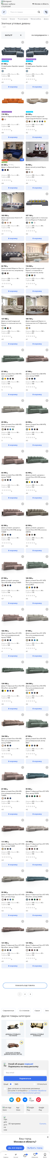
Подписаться (25, 1078)
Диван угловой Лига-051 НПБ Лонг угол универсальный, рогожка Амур (36, 635)
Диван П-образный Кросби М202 (12, 116)
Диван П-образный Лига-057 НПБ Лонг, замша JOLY (37, 845)
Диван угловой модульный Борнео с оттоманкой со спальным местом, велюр (35, 270)
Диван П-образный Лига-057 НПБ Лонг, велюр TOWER (12, 845)
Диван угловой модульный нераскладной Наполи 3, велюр (36, 118)
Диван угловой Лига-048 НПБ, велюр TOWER (11, 476)
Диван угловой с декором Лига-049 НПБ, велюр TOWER (11, 581)
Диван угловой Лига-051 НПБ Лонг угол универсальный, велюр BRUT (36, 582)
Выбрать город (34, 1148)
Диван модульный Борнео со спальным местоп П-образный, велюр (36, 323)
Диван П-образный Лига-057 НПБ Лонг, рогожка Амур (12, 896)
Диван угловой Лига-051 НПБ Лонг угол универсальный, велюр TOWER (11, 635)
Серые (37, 1010)
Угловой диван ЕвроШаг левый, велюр (36, 67)
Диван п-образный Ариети (10, 167)
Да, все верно (15, 1148)
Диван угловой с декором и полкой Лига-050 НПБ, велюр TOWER (11, 530)
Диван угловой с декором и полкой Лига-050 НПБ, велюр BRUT (35, 477)
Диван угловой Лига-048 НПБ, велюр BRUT (36, 425)
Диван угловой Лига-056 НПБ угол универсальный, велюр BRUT (36, 741)
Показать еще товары (25, 985)
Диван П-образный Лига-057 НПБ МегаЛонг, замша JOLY (37, 946)
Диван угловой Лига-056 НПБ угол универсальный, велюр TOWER (11, 793)
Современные (8, 1010)
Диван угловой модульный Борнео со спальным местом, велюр (11, 323)
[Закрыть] (48, 1137)
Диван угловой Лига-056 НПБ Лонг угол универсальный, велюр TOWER (11, 741)
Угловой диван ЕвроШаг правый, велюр (12, 67)
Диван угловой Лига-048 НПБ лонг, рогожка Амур (11, 425)
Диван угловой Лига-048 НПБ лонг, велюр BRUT (11, 375)
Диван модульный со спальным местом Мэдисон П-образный (37, 219)
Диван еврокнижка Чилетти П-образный (12, 219)
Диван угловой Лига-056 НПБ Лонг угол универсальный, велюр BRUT (36, 688)
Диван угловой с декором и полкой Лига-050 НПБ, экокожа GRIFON (36, 530)
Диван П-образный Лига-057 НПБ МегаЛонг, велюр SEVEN (37, 896)
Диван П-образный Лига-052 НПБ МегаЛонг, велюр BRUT (12, 687)
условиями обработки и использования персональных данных (27, 1091)
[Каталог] (4, 12)
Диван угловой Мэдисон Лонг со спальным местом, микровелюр (12, 269)
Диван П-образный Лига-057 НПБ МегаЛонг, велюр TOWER (12, 946)
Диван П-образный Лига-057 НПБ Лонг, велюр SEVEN (37, 792)
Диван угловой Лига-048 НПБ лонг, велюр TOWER (36, 375)
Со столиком (24, 1010)
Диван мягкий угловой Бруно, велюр (36, 168)
